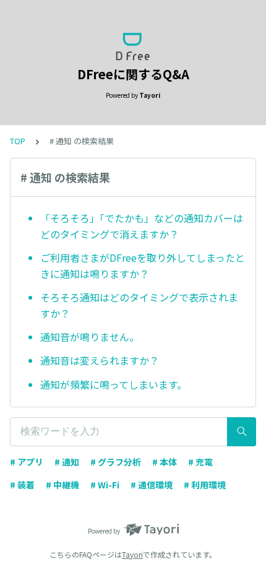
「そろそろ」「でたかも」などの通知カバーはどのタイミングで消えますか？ (141, 225)
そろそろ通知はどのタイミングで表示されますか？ (139, 305)
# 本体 (164, 462)
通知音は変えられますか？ (99, 360)
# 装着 (22, 484)
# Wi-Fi (104, 484)
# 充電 (200, 462)
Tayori (132, 554)
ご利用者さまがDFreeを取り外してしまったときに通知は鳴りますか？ (142, 265)
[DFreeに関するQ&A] (133, 46)
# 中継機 (62, 484)
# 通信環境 (152, 484)
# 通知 (66, 462)
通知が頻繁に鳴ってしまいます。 (113, 384)
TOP (17, 141)
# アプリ (26, 462)
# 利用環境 (205, 484)
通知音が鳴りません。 (89, 336)
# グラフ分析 (115, 462)
